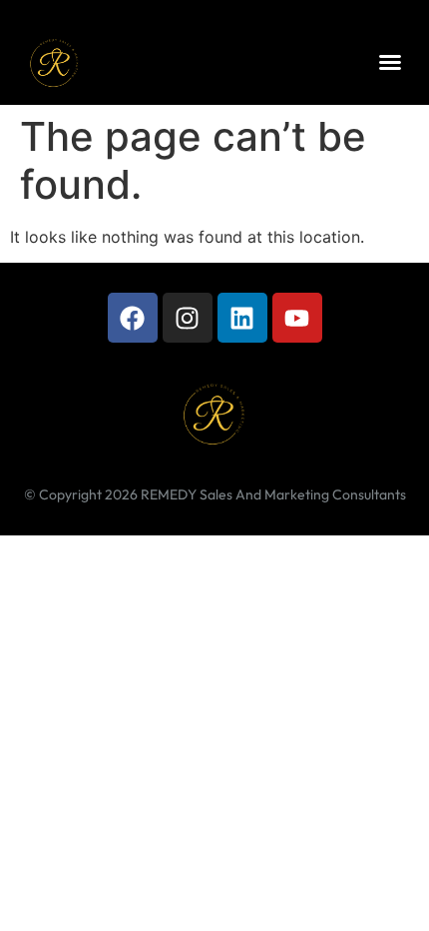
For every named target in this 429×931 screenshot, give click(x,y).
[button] (390, 62)
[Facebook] (133, 318)
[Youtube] (297, 318)
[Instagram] (188, 318)
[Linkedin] (242, 318)
